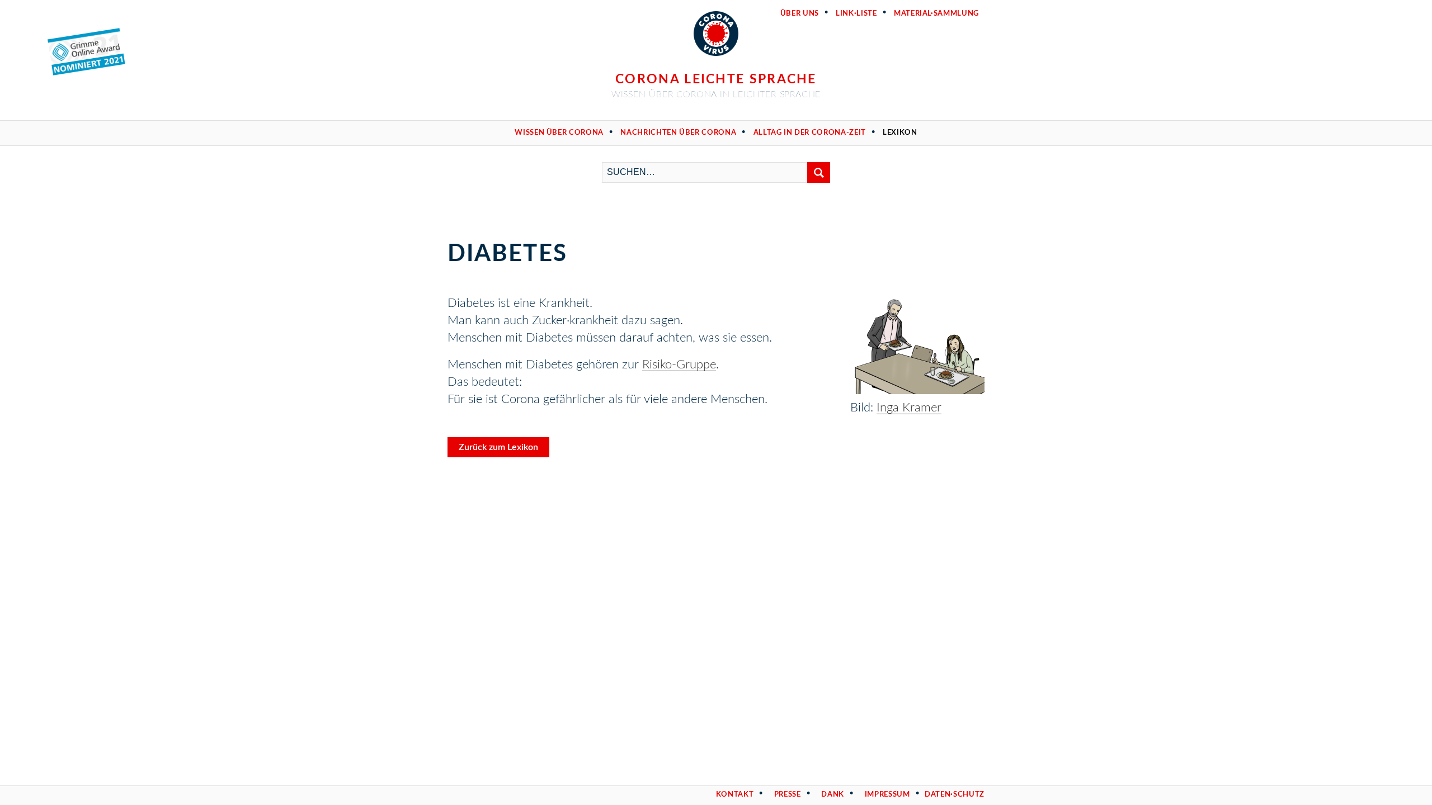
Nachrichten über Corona (678, 132)
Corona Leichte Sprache (716, 79)
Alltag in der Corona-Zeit (809, 132)
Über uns (799, 13)
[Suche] (818, 172)
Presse (787, 794)
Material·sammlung (936, 13)
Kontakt (735, 794)
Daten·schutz (954, 794)
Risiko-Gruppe (679, 364)
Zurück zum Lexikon (498, 447)
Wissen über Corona (559, 132)
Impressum (887, 794)
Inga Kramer (909, 407)
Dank (832, 794)
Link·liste (856, 13)
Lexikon (900, 132)
